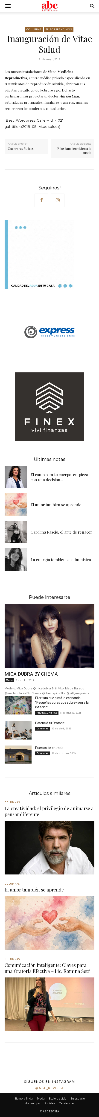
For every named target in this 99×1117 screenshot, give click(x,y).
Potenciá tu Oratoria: (50, 723)
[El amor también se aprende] (16, 504)
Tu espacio (78, 1098)
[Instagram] (57, 200)
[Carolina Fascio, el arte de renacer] (16, 532)
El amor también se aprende (56, 504)
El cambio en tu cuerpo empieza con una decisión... (59, 477)
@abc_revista (49, 1088)
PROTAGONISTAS (47, 712)
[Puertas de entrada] (18, 755)
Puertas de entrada (49, 748)
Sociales (49, 1103)
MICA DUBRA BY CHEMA (31, 674)
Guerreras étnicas (21, 148)
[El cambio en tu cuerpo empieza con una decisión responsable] (16, 477)
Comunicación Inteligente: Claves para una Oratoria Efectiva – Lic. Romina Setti (48, 968)
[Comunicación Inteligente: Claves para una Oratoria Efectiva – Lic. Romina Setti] (49, 1004)
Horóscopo (32, 1103)
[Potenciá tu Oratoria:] (18, 730)
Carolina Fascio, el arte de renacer (61, 531)
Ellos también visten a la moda (74, 150)
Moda (9, 680)
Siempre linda (24, 1098)
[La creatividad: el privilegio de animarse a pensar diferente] (49, 847)
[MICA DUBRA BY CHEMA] (49, 636)
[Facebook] (41, 200)
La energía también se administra (61, 559)
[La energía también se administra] (16, 559)
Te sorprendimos (59, 29)
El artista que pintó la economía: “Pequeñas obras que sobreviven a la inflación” (62, 702)
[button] (7, 6)
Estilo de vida (57, 1098)
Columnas (33, 29)
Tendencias (66, 1103)
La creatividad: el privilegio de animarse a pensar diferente (49, 811)
